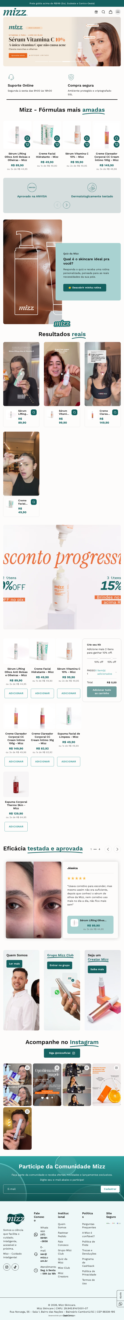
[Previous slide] (57, 205)
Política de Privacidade (89, 1273)
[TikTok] (15, 1267)
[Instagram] (6, 1267)
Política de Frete (88, 1243)
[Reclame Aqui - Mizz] (119, 1223)
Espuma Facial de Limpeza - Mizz (69, 735)
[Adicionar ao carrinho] (27, 145)
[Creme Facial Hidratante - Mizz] (47, 135)
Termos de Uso (88, 1281)
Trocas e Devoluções (89, 1252)
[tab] (41, 62)
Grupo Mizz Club (65, 1252)
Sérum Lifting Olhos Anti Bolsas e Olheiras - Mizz (17, 157)
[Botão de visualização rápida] (27, 138)
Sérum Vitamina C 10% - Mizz (76, 155)
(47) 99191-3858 (44, 1238)
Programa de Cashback (88, 1262)
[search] (103, 12)
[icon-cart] (110, 12)
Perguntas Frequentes (89, 1226)
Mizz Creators (63, 1275)
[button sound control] (27, 1101)
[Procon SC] (114, 1223)
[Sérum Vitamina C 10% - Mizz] (77, 135)
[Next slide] (66, 205)
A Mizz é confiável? (88, 1234)
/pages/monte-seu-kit (17, 18)
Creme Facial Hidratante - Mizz (47, 155)
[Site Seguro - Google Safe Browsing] (108, 1223)
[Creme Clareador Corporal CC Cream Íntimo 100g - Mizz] (107, 135)
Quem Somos (62, 1226)
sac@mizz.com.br (44, 1257)
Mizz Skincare (66, 1305)
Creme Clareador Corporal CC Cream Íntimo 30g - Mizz (42, 738)
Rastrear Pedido (63, 1234)
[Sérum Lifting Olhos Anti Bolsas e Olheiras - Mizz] (17, 135)
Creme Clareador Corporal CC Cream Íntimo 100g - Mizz (106, 157)
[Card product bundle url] (16, 651)
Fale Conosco (63, 1243)
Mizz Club (64, 1267)
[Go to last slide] (108, 849)
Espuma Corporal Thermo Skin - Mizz (16, 805)
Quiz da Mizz (62, 1261)
